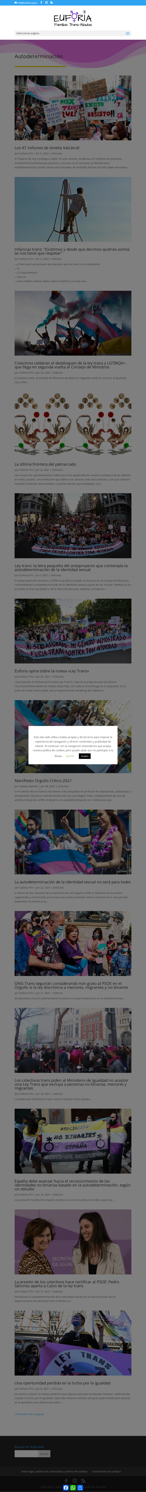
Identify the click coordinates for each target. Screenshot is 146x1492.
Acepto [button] (84, 756)
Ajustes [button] (70, 756)
